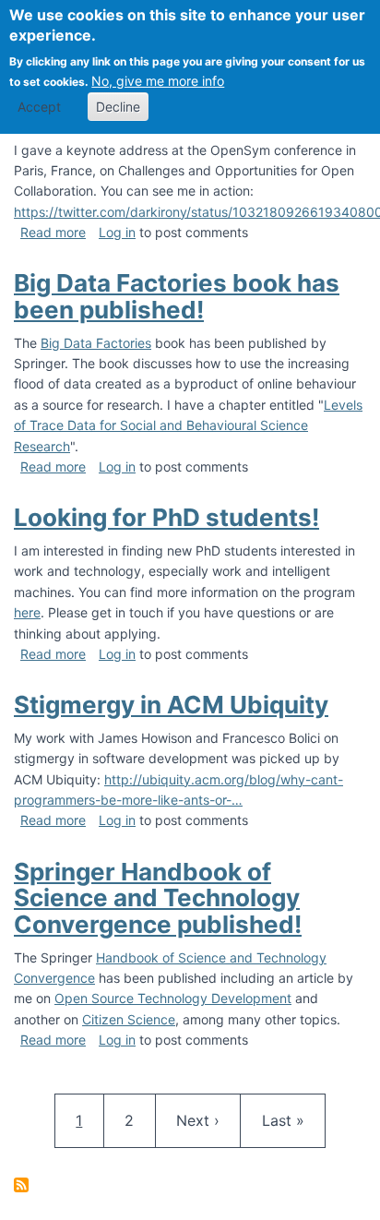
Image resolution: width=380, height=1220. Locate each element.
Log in (117, 232)
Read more (53, 232)
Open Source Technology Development (172, 998)
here (27, 612)
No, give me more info (157, 81)
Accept (39, 106)
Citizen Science (128, 1019)
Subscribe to (21, 1185)
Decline (118, 106)
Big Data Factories (96, 343)
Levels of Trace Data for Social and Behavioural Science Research (188, 425)
